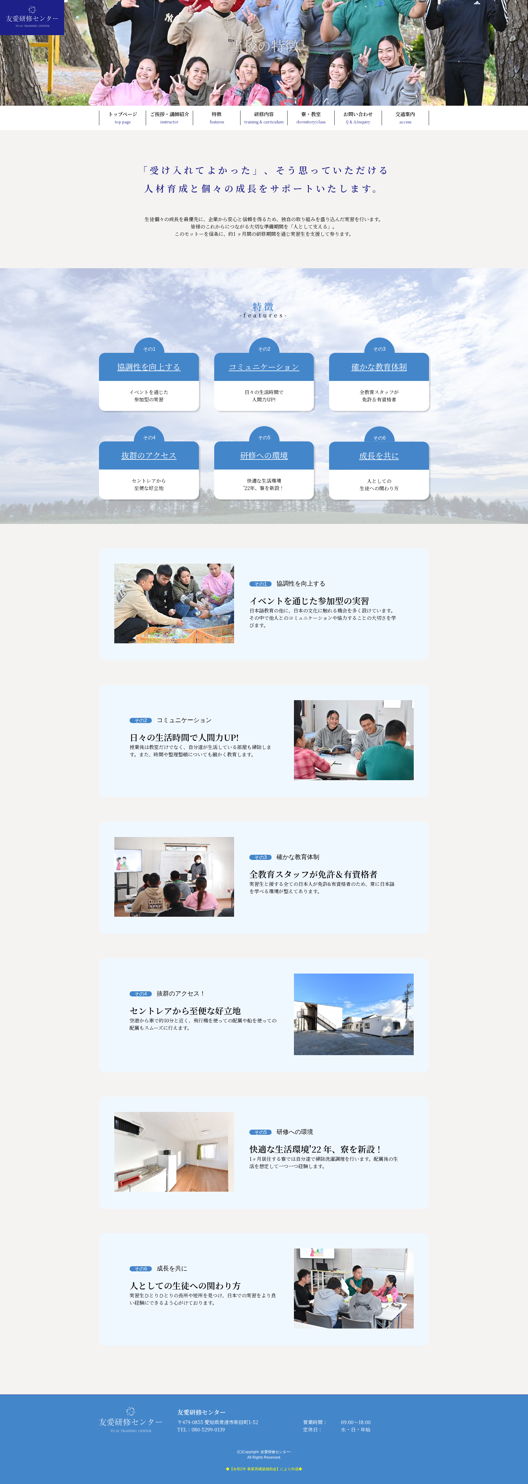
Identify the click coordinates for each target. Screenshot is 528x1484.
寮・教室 (310, 117)
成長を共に (379, 455)
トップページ (122, 117)
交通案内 (405, 117)
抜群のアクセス (149, 455)
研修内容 (264, 117)
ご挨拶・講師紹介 (169, 117)
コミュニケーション (264, 366)
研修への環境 (264, 455)
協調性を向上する (149, 366)
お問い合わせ (358, 117)
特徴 (217, 117)
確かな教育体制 (379, 366)
